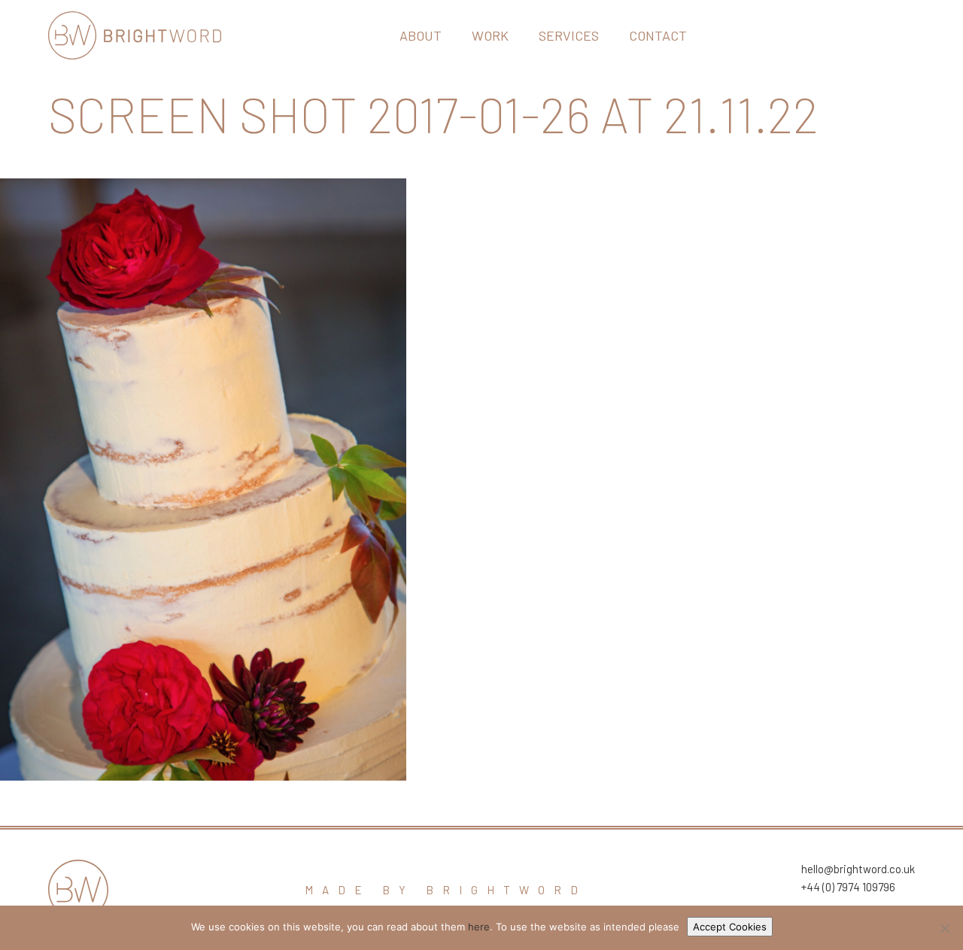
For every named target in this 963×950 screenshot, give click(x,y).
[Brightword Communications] (134, 35)
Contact (658, 35)
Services (569, 35)
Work (490, 35)
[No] (944, 928)
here (479, 927)
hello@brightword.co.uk (858, 868)
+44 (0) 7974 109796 (848, 887)
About (420, 35)
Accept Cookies (730, 927)
